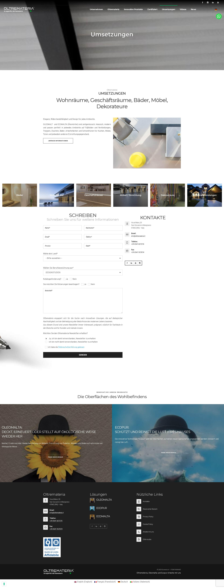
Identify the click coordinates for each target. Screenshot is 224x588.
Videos (183, 9)
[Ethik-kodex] (158, 539)
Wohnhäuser (57, 195)
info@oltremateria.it (138, 236)
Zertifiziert (152, 9)
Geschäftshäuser (93, 195)
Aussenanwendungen (204, 195)
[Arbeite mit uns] (158, 533)
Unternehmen (96, 9)
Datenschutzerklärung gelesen (71, 347)
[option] (19, 195)
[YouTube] (217, 2)
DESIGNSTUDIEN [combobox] (53, 272)
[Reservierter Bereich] (158, 510)
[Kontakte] (158, 503)
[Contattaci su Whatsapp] (219, 19)
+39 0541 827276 (137, 244)
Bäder (19, 195)
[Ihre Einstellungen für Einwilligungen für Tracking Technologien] (4, 584)
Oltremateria (113, 9)
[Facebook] (202, 2)
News (193, 9)
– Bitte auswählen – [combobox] (54, 258)
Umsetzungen (168, 9)
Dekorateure (168, 195)
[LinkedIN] (212, 2)
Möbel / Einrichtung (130, 195)
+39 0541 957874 (137, 252)
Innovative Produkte (133, 9)
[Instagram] (207, 2)
